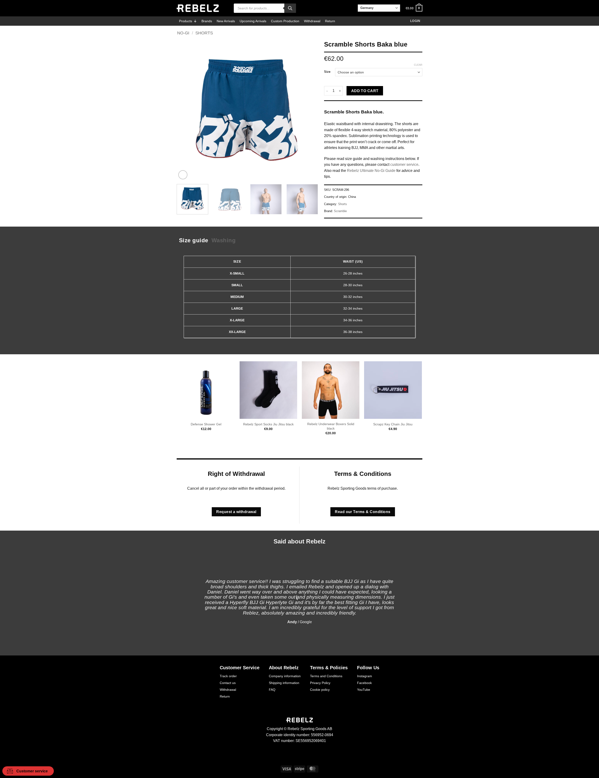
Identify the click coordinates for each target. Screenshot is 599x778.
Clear (418, 64)
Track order (228, 676)
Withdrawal (312, 21)
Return (330, 21)
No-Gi (183, 32)
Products (185, 21)
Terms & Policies (329, 667)
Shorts (204, 32)
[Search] (290, 8)
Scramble (340, 211)
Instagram (364, 676)
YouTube (363, 689)
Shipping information (284, 683)
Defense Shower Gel (206, 424)
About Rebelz (284, 667)
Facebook (364, 683)
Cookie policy (320, 689)
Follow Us (368, 667)
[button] (414, 8)
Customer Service (239, 667)
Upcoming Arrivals (253, 21)
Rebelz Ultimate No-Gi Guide (371, 171)
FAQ (272, 689)
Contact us (228, 683)
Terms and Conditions (326, 676)
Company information (285, 676)
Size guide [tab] (193, 240)
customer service (404, 164)
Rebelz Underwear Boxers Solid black (330, 426)
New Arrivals (226, 21)
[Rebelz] (198, 8)
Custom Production (285, 21)
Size (327, 71)
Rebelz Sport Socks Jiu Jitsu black (268, 424)
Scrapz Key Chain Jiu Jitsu (393, 424)
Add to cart (365, 91)
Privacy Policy (320, 683)
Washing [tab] (224, 240)
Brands (206, 21)
